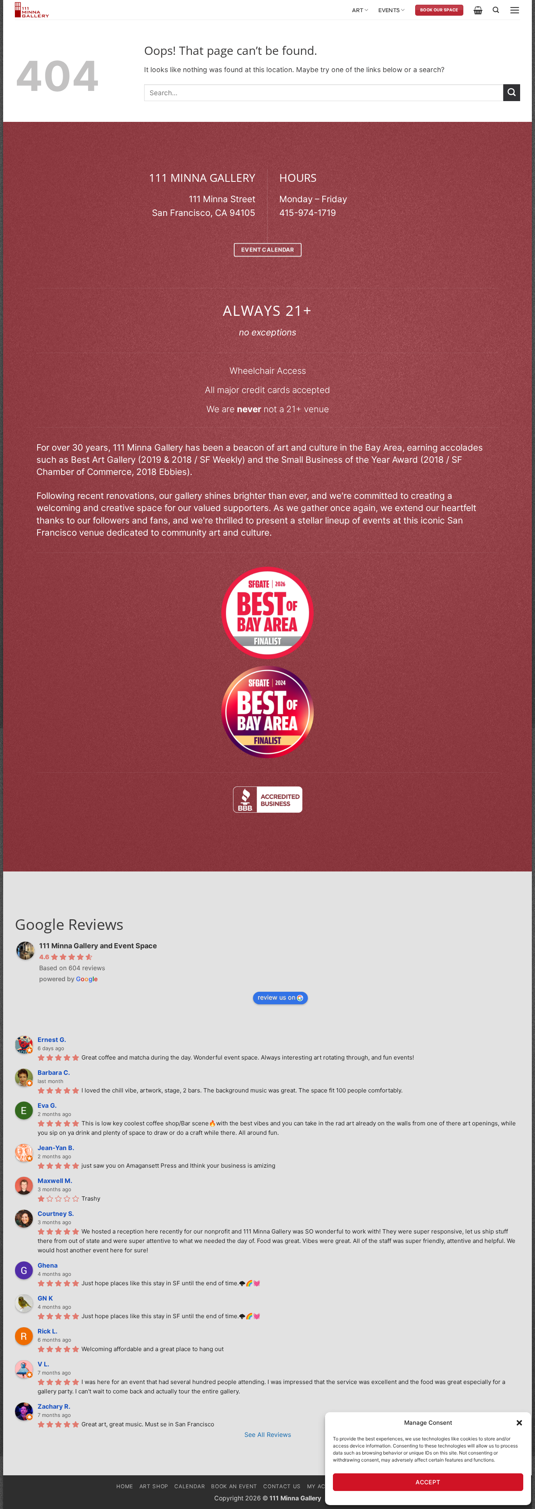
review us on (276, 997)
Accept (428, 1482)
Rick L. (48, 1331)
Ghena (48, 1265)
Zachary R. (54, 1406)
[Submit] (511, 92)
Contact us (282, 1486)
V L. (43, 1364)
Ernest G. (52, 1039)
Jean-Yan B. (56, 1148)
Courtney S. (56, 1213)
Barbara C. (54, 1072)
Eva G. (47, 1105)
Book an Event (234, 1486)
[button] (519, 1423)
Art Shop (153, 1486)
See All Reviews (267, 1434)
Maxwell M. (55, 1181)
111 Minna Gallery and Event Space (98, 946)
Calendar (189, 1486)
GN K (45, 1298)
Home (124, 1486)
